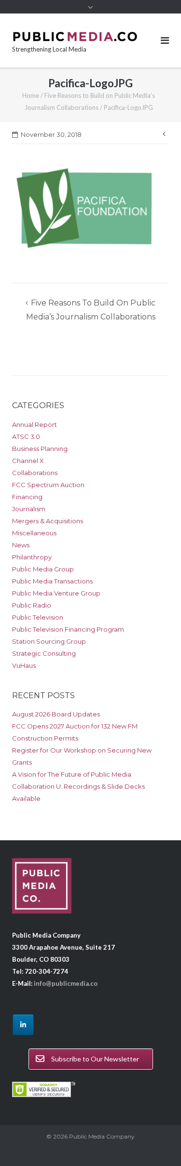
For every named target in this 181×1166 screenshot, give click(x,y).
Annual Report (34, 424)
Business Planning (40, 448)
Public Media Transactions (52, 581)
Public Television (37, 617)
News (20, 545)
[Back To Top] (157, 1143)
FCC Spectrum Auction (48, 485)
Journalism (28, 509)
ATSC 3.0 (26, 436)
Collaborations (34, 473)
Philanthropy (32, 557)
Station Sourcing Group (49, 641)
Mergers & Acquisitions (47, 521)
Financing (27, 497)
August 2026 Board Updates (56, 714)
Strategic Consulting (44, 653)
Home (30, 95)
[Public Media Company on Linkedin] (23, 1024)
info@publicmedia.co (65, 983)
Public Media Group (43, 569)
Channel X (28, 460)
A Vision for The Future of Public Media (71, 774)
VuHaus (24, 665)
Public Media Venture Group (56, 593)
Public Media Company (102, 1136)
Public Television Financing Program (68, 629)
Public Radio (31, 605)
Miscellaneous (34, 533)
